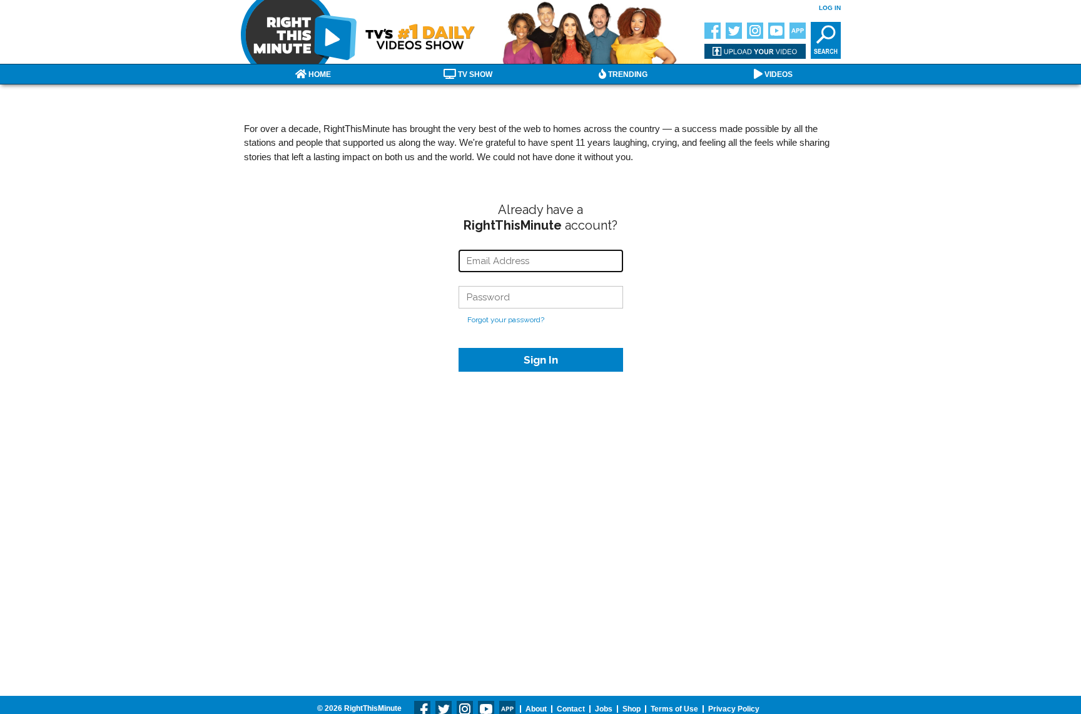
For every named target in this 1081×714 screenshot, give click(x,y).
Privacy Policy (733, 709)
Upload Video (755, 51)
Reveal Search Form (826, 40)
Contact (571, 709)
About (536, 709)
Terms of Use (674, 709)
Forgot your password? (505, 319)
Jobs (603, 709)
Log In (830, 7)
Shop (631, 709)
